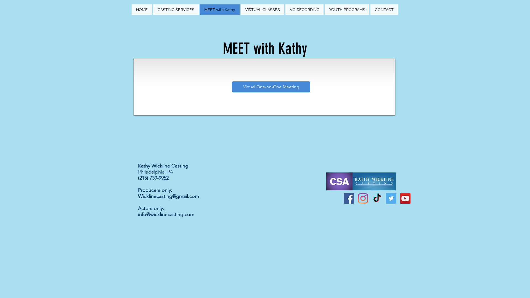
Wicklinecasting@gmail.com (168, 196)
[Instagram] (363, 198)
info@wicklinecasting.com (166, 214)
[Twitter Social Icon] (391, 198)
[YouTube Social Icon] (405, 198)
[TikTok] (377, 198)
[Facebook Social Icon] (349, 198)
